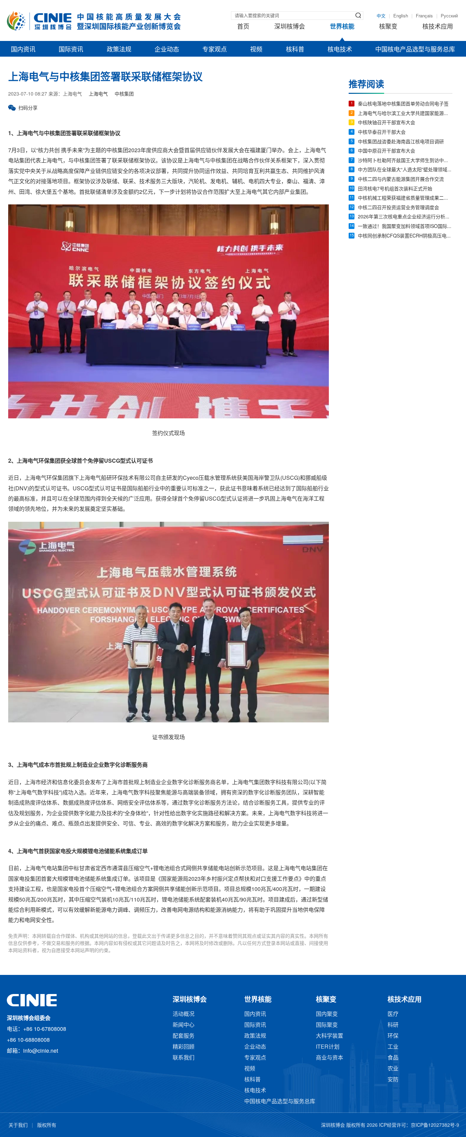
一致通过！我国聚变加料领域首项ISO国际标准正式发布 (405, 226)
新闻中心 (183, 1025)
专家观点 (214, 49)
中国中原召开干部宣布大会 (386, 151)
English (400, 16)
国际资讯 (71, 49)
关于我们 (18, 1125)
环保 (393, 1036)
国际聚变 (327, 1025)
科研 (393, 1025)
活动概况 (183, 1014)
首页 (243, 27)
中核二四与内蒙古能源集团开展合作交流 (401, 179)
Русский (449, 16)
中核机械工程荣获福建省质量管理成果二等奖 (405, 198)
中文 (381, 16)
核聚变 (388, 27)
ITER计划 (327, 1047)
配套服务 (183, 1036)
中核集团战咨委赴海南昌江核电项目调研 (401, 142)
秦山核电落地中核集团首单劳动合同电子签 (403, 104)
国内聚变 (327, 1014)
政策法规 (119, 49)
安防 (393, 1080)
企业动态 (167, 49)
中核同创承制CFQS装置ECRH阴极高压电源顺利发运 (405, 236)
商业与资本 (329, 1058)
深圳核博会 (289, 27)
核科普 (295, 49)
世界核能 (342, 27)
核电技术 (339, 49)
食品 (393, 1058)
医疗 (393, 1014)
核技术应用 (437, 27)
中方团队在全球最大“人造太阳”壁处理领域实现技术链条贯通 (405, 170)
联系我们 (183, 1058)
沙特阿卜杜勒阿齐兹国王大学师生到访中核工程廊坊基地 (405, 160)
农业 (393, 1069)
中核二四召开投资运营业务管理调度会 (398, 208)
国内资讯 (23, 49)
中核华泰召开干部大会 (382, 132)
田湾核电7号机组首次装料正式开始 (395, 189)
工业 (393, 1047)
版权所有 (46, 1125)
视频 (256, 49)
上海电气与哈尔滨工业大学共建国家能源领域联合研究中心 (405, 113)
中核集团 (124, 94)
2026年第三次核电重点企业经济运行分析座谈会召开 (405, 217)
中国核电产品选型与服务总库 (415, 49)
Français (424, 16)
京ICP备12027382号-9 (435, 1125)
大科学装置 (329, 1036)
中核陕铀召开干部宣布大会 (386, 123)
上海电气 (98, 94)
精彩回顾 (183, 1047)
